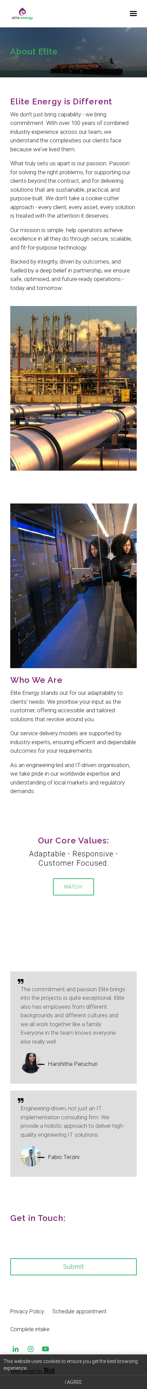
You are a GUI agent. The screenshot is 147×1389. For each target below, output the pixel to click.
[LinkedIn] (15, 1349)
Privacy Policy (27, 1311)
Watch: (73, 887)
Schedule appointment (79, 1311)
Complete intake (30, 1329)
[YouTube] (45, 1349)
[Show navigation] (131, 14)
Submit (73, 1266)
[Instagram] (30, 1349)
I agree (73, 1382)
